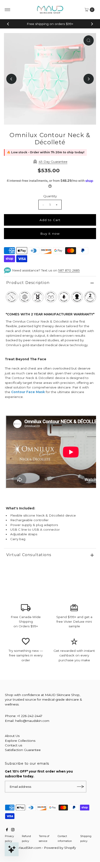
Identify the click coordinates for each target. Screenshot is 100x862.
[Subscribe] (80, 786)
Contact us (13, 745)
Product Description (28, 282)
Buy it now (50, 233)
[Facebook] (7, 830)
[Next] (92, 24)
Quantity (50, 196)
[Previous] (8, 24)
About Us (12, 736)
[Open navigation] (7, 9)
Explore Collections (20, 740)
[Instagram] (12, 830)
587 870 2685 (69, 270)
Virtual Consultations (28, 555)
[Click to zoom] (88, 40)
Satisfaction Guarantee (23, 750)
